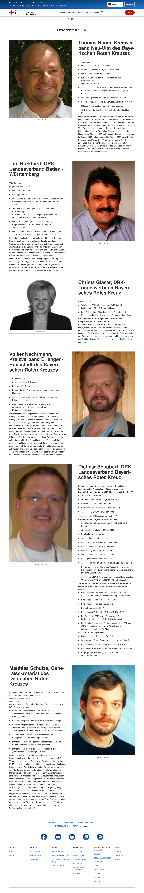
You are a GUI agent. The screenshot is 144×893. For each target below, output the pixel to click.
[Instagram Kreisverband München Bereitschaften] (72, 837)
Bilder (96, 865)
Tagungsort (97, 881)
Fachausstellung (99, 869)
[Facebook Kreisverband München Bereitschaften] (44, 837)
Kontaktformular (35, 855)
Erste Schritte (35, 851)
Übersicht (97, 854)
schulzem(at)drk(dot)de (19, 698)
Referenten (97, 877)
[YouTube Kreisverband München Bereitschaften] (58, 837)
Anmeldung (98, 861)
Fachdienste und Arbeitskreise (78, 868)
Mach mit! (72, 12)
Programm (97, 873)
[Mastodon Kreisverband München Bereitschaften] (100, 837)
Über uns (80, 12)
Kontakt (117, 859)
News (11, 851)
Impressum (118, 851)
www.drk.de (14, 701)
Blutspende (77, 873)
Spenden (129, 12)
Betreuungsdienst (79, 855)
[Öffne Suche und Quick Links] (102, 12)
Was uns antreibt (57, 851)
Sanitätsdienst (77, 851)
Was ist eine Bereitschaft (60, 855)
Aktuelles (63, 12)
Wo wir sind (34, 859)
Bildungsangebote (58, 865)
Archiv (11, 855)
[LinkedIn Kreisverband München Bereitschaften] (86, 837)
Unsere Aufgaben (92, 12)
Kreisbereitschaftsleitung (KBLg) (60, 860)
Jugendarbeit (77, 863)
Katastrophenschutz (79, 859)
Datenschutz (119, 855)
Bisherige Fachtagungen (102, 858)
